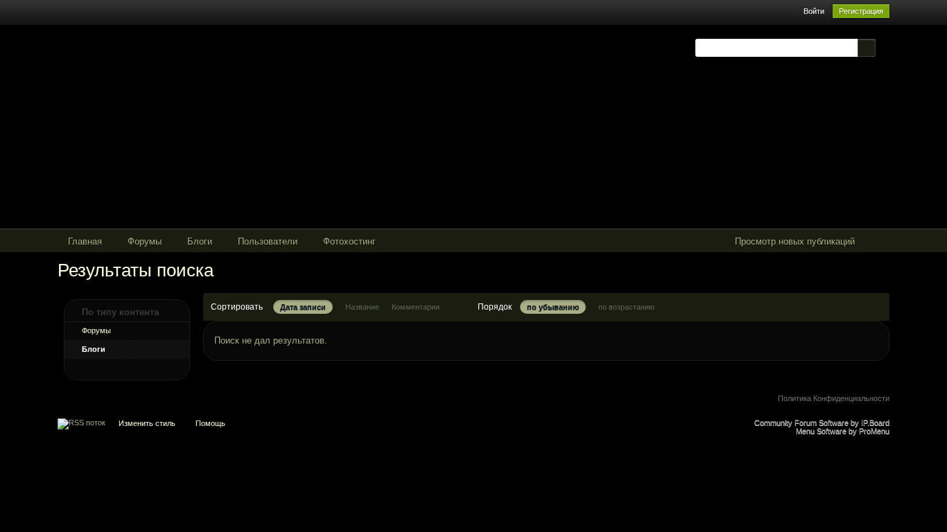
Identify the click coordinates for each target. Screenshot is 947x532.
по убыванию (553, 307)
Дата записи (303, 307)
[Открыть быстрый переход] (877, 242)
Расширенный (883, 47)
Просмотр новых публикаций (795, 241)
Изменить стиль (147, 423)
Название (362, 307)
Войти (813, 11)
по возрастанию (626, 307)
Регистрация (861, 11)
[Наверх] (473, 426)
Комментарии (416, 307)
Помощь (210, 423)
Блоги (93, 349)
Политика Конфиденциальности (833, 398)
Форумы (96, 330)
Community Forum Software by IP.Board (821, 422)
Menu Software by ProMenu (842, 431)
